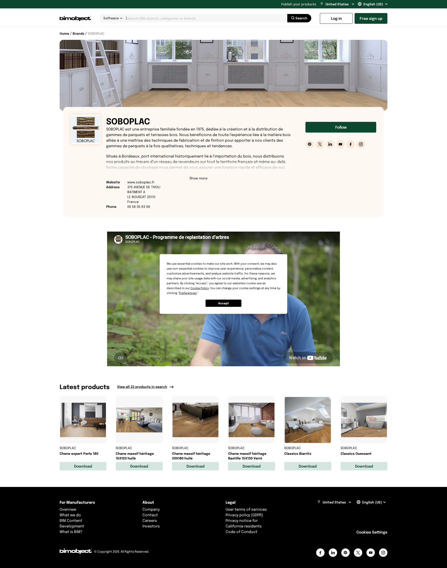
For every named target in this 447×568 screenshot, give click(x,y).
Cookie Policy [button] (199, 288)
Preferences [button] (188, 292)
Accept (223, 303)
